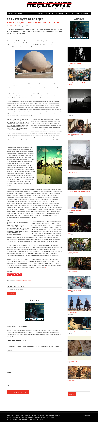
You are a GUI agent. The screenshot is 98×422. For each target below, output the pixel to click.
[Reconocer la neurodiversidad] (79, 282)
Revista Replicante (87, 415)
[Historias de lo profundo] (79, 348)
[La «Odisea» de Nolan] (79, 303)
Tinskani (69, 233)
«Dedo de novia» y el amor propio (75, 134)
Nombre (9, 372)
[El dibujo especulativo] (79, 155)
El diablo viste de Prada (73, 271)
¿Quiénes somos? (40, 417)
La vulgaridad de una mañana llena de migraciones (79, 191)
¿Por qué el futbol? (72, 114)
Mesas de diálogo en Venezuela (74, 210)
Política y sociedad (82, 13)
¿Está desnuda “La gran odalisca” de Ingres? (77, 331)
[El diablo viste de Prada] (79, 263)
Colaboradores (12, 419)
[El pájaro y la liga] (79, 373)
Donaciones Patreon (36, 419)
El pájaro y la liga (71, 380)
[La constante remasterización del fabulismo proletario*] (79, 75)
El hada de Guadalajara (73, 252)
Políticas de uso (23, 419)
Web (8, 385)
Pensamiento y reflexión (64, 13)
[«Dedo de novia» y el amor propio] (79, 126)
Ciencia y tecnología (13, 417)
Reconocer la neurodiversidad (74, 290)
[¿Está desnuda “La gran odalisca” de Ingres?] (79, 324)
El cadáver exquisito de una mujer (75, 63)
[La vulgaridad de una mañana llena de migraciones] (79, 184)
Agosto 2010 (17, 280)
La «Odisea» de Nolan (72, 312)
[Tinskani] (79, 223)
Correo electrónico (13, 379)
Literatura (49, 13)
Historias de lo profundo (73, 361)
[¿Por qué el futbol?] (79, 101)
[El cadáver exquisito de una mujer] (79, 55)
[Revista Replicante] (49, 5)
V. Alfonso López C (14, 26)
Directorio (50, 417)
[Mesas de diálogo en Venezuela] (79, 203)
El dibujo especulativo (72, 172)
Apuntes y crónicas (15, 13)
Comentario (11, 350)
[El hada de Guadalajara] (79, 244)
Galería (40, 13)
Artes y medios (29, 13)
